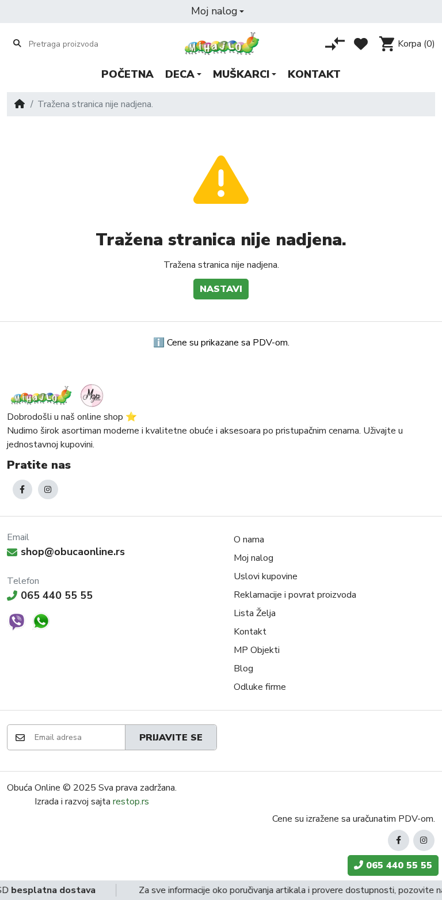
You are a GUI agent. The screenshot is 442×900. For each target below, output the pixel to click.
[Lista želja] (361, 44)
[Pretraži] (17, 43)
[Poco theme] (58, 395)
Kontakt (250, 631)
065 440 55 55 (57, 595)
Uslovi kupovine (266, 576)
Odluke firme (260, 687)
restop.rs (131, 801)
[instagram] (48, 490)
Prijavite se (171, 737)
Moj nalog (253, 558)
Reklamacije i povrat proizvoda (295, 594)
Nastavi (221, 289)
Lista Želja (255, 613)
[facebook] (23, 490)
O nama (249, 539)
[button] (218, 11)
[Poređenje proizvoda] (335, 44)
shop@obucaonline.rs (73, 552)
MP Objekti (257, 650)
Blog (243, 668)
